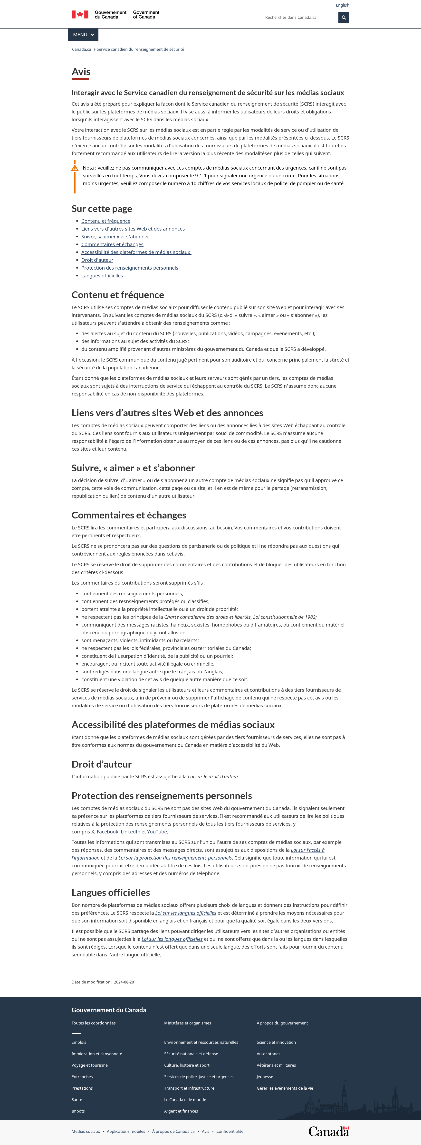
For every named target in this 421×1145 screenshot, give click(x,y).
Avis (205, 1131)
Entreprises (82, 1076)
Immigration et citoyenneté (97, 1053)
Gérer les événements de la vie (285, 1088)
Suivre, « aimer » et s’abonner (115, 236)
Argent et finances (181, 1111)
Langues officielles (102, 275)
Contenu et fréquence (105, 221)
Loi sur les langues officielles (185, 913)
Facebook (107, 831)
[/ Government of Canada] (115, 15)
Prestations (82, 1088)
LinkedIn (130, 831)
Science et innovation (276, 1042)
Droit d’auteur (97, 260)
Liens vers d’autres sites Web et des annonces (133, 228)
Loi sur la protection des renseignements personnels (175, 857)
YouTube (157, 831)
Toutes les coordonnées (94, 1023)
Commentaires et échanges (112, 244)
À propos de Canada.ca (173, 1131)
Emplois (79, 1042)
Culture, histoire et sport (187, 1065)
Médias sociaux (86, 1131)
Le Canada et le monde (185, 1099)
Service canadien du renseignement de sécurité (140, 49)
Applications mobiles (126, 1131)
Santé (77, 1099)
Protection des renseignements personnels (129, 267)
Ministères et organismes (187, 1023)
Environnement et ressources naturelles (201, 1042)
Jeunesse (265, 1076)
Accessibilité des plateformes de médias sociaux (136, 252)
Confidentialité (229, 1131)
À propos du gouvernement (282, 1023)
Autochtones (268, 1053)
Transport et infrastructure (189, 1088)
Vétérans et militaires (276, 1065)
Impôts (78, 1111)
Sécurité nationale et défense (191, 1053)
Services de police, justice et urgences (199, 1076)
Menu (85, 34)
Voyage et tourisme (90, 1065)
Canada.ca (81, 49)
